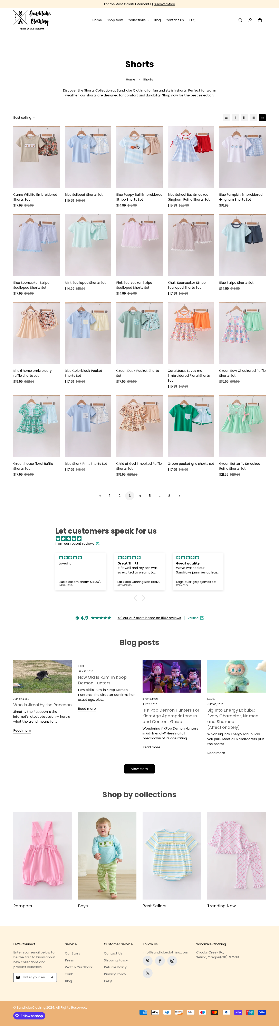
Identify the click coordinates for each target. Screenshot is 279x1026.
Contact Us (175, 20)
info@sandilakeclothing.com (165, 952)
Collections (137, 20)
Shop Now (115, 20)
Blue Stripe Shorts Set (236, 282)
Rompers (22, 906)
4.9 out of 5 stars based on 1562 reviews (149, 618)
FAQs (108, 981)
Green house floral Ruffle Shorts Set (33, 466)
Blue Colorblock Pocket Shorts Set (83, 373)
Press (69, 960)
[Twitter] (148, 973)
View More (139, 769)
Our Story (72, 953)
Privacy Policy (115, 974)
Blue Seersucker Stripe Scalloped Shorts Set (31, 285)
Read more (22, 730)
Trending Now (221, 906)
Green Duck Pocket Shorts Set (137, 373)
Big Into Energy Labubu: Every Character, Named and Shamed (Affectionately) (233, 718)
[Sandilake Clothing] (32, 20)
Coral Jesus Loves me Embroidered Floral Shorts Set (189, 375)
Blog (157, 20)
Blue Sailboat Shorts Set (84, 194)
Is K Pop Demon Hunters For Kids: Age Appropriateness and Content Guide (171, 715)
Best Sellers (154, 906)
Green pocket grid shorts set (191, 463)
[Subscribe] (52, 977)
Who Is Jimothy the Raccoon (42, 705)
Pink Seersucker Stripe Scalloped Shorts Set (134, 285)
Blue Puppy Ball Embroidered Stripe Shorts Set (139, 197)
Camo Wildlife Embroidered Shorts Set (35, 197)
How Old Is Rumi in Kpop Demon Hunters (102, 680)
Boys (83, 906)
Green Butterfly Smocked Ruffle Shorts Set (239, 466)
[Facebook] (160, 961)
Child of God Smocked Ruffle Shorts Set (139, 466)
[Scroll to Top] (271, 1003)
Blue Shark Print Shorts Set (86, 463)
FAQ (192, 20)
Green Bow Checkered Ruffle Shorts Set (242, 373)
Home (97, 20)
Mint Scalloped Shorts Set (85, 282)
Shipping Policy (116, 960)
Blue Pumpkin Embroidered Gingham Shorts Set (240, 197)
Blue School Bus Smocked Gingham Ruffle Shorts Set (189, 197)
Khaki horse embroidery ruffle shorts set (32, 373)
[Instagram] (172, 961)
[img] (141, 538)
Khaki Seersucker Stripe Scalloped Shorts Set (187, 285)
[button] (259, 20)
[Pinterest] (148, 961)
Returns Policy (115, 967)
